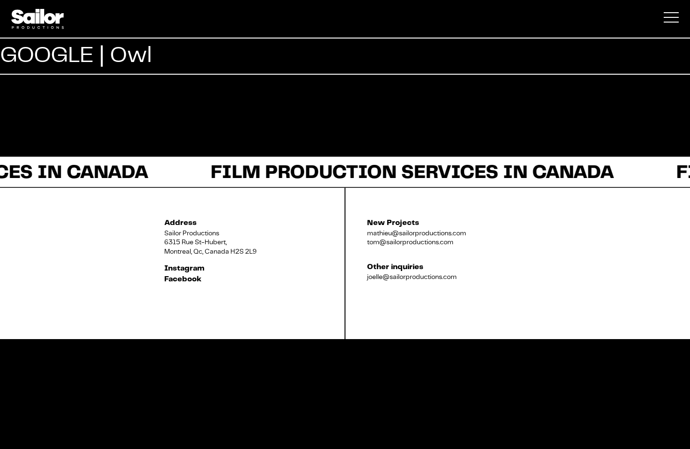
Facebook (182, 279)
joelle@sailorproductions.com (412, 276)
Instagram (184, 268)
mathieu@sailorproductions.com (416, 233)
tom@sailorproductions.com (410, 242)
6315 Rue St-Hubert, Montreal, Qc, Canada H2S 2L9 (210, 246)
